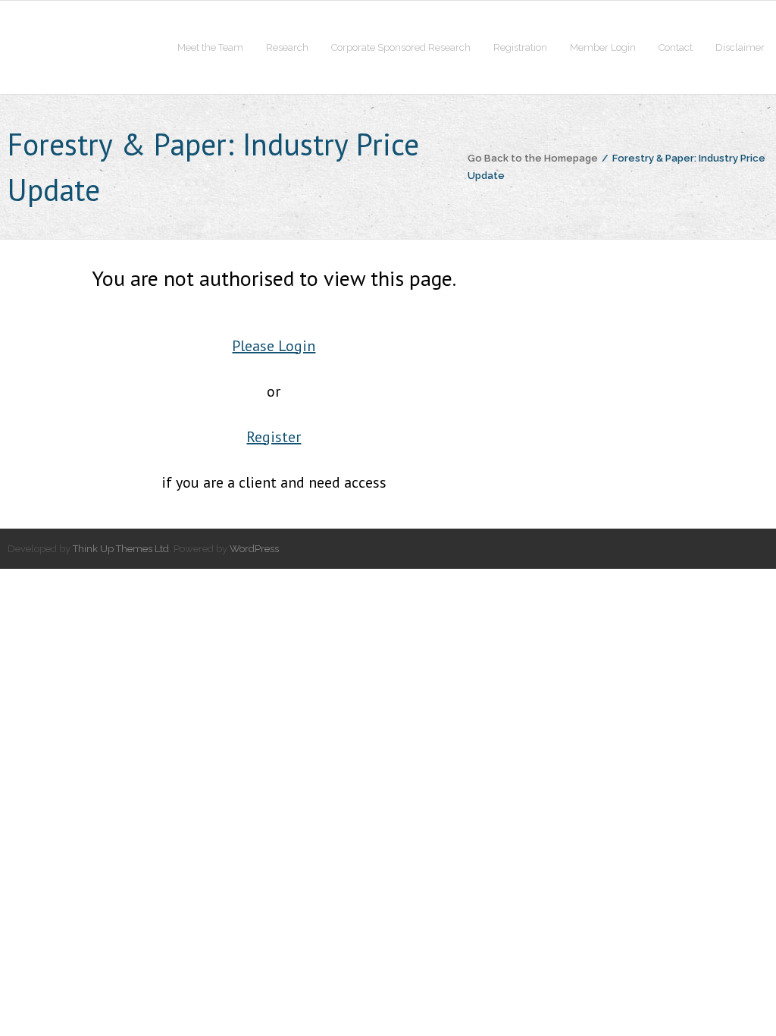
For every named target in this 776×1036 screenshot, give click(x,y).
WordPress (254, 548)
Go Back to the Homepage (533, 158)
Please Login (273, 346)
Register (273, 437)
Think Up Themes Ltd (121, 548)
